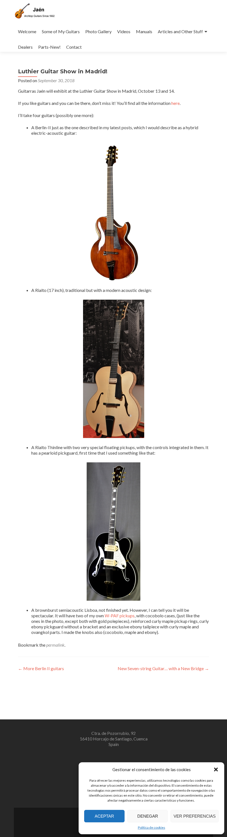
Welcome (27, 31)
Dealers (25, 47)
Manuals (144, 31)
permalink (55, 644)
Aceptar (104, 816)
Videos (123, 31)
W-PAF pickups (120, 615)
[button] (216, 769)
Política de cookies (151, 827)
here (175, 103)
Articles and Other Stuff (180, 31)
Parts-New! (49, 47)
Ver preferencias (195, 816)
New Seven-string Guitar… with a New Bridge (163, 668)
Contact (74, 47)
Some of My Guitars (61, 31)
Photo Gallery (98, 31)
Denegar (147, 816)
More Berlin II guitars (41, 668)
